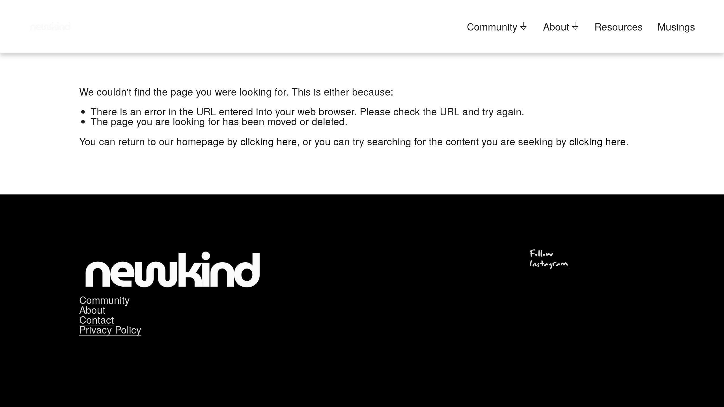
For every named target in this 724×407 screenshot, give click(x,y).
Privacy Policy (110, 329)
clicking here (268, 141)
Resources (618, 27)
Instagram (548, 264)
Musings (676, 27)
